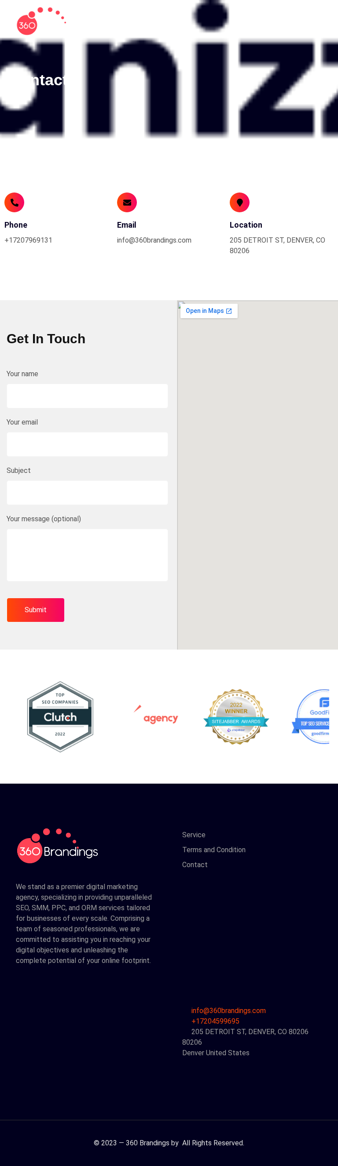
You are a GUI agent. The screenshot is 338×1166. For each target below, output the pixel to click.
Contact (195, 865)
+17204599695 (214, 1021)
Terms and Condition (214, 850)
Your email (22, 422)
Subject (19, 470)
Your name (22, 374)
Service (194, 835)
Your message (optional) (44, 519)
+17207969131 (28, 240)
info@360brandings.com (154, 240)
